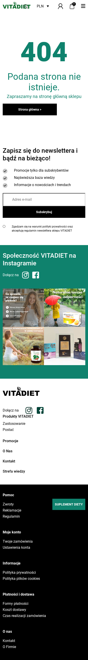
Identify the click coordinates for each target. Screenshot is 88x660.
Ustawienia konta (16, 548)
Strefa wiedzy (14, 471)
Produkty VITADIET (18, 416)
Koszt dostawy (14, 610)
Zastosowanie (14, 424)
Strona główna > (29, 109)
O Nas (7, 451)
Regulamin (11, 516)
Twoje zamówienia (18, 541)
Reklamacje (12, 510)
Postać (8, 430)
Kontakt (9, 461)
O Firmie (9, 647)
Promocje (10, 441)
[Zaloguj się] (60, 6)
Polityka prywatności (19, 573)
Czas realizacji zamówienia (24, 616)
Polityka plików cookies (21, 579)
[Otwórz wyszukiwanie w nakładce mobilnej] (26, 6)
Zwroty (8, 504)
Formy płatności (15, 604)
